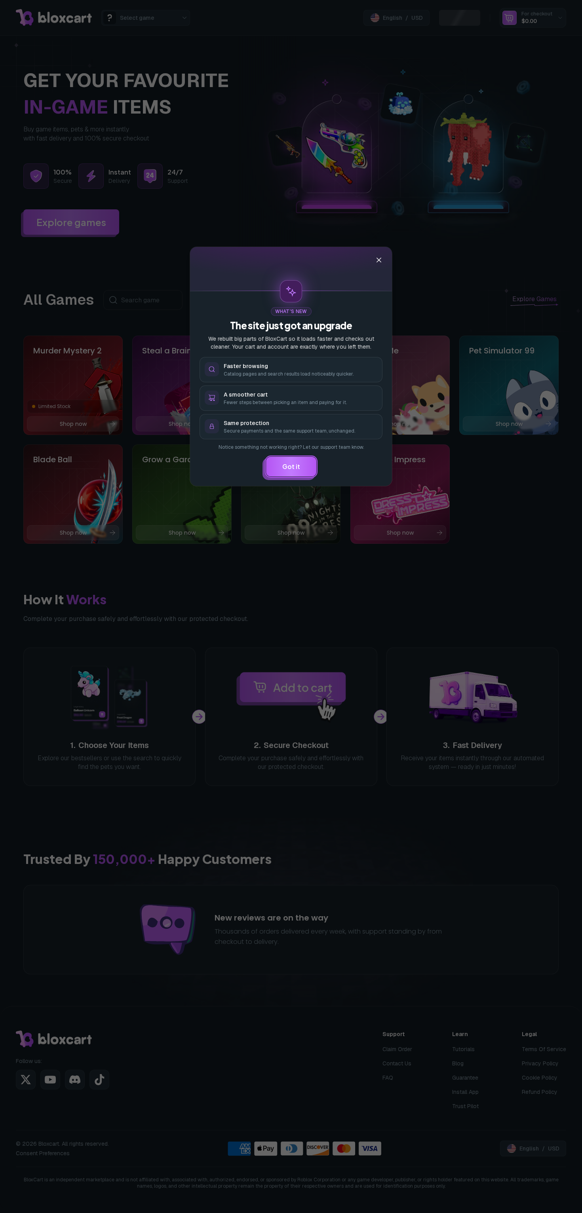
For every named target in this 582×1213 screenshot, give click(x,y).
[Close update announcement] (379, 260)
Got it (291, 466)
